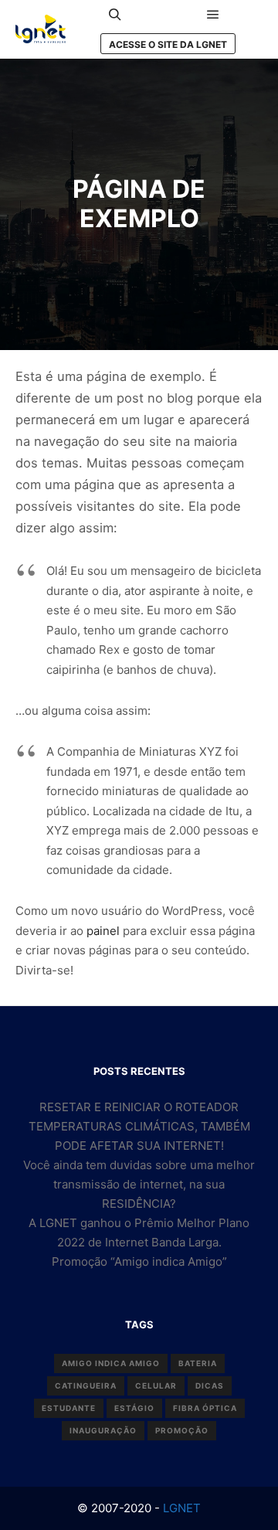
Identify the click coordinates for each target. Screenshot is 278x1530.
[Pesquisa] (115, 15)
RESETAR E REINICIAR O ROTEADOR (139, 1107)
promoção (181, 1430)
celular (156, 1385)
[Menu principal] (213, 15)
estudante (69, 1408)
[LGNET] (40, 29)
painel (103, 930)
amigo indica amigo (111, 1363)
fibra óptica (205, 1408)
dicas (209, 1385)
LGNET (180, 1508)
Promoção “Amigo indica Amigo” (139, 1261)
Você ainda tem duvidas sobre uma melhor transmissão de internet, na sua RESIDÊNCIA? (139, 1184)
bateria (197, 1363)
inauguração (103, 1430)
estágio (134, 1408)
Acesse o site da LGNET (168, 44)
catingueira (86, 1385)
